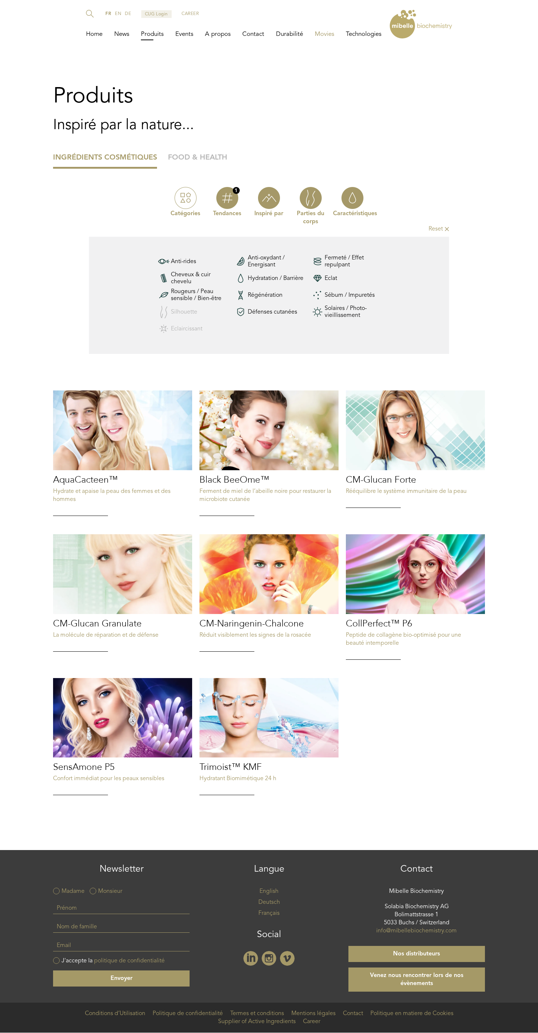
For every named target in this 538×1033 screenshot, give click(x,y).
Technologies (363, 34)
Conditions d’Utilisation (115, 1014)
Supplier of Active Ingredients (257, 1022)
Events (184, 34)
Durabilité (289, 34)
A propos (218, 34)
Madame (73, 891)
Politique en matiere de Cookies (411, 1014)
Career (311, 1022)
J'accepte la (113, 961)
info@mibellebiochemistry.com (416, 931)
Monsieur (110, 891)
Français (269, 913)
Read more (122, 453)
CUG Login (156, 14)
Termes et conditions (257, 1014)
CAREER (190, 14)
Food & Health (197, 157)
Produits (152, 34)
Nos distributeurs (416, 954)
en (118, 14)
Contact (253, 34)
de (128, 14)
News (121, 34)
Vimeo (287, 958)
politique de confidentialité (129, 961)
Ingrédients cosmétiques (105, 157)
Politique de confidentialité (188, 1014)
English (269, 891)
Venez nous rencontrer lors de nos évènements (416, 980)
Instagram (269, 958)
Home (94, 34)
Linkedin (250, 958)
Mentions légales (313, 1014)
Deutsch (269, 902)
